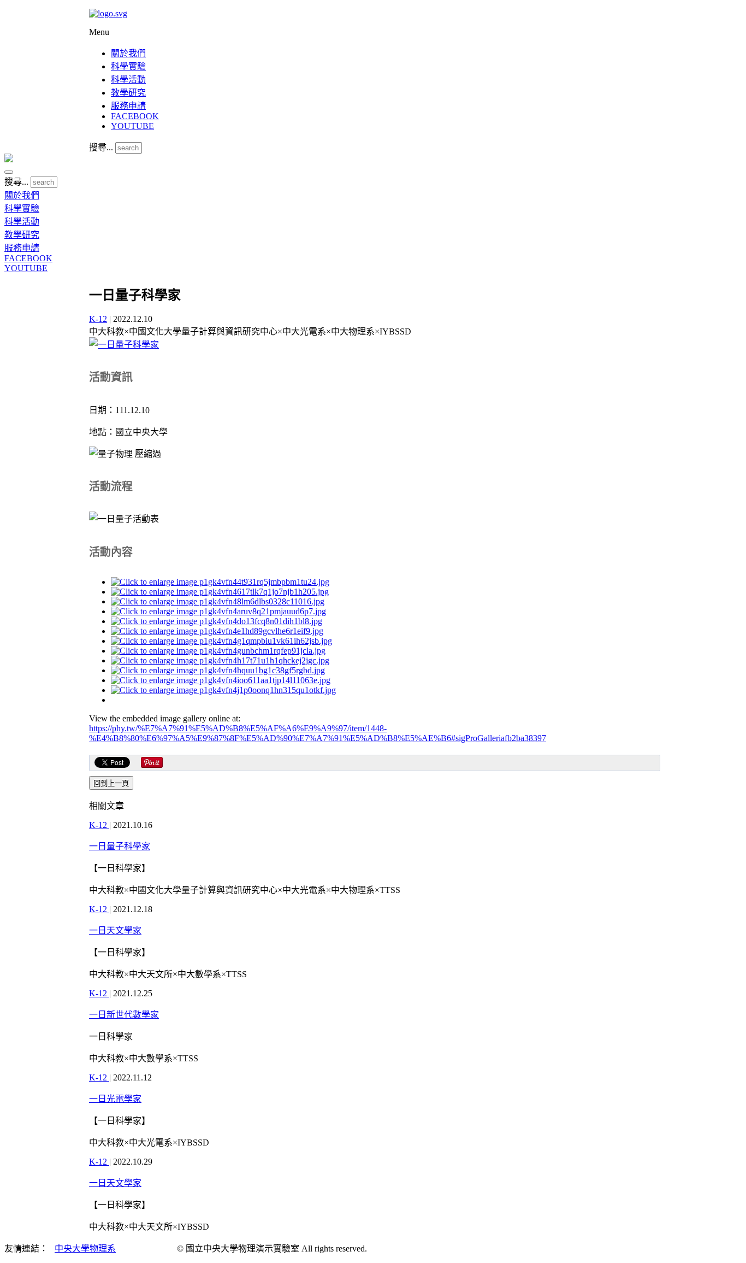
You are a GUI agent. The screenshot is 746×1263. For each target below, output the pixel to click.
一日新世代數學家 (124, 1014)
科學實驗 (128, 66)
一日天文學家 (115, 930)
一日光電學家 (115, 1098)
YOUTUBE (132, 126)
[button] (8, 172)
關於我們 (128, 53)
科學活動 (128, 79)
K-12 (98, 319)
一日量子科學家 (119, 846)
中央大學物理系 (85, 1248)
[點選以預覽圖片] (124, 344)
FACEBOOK (135, 116)
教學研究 (128, 92)
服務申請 (128, 105)
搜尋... (101, 147)
